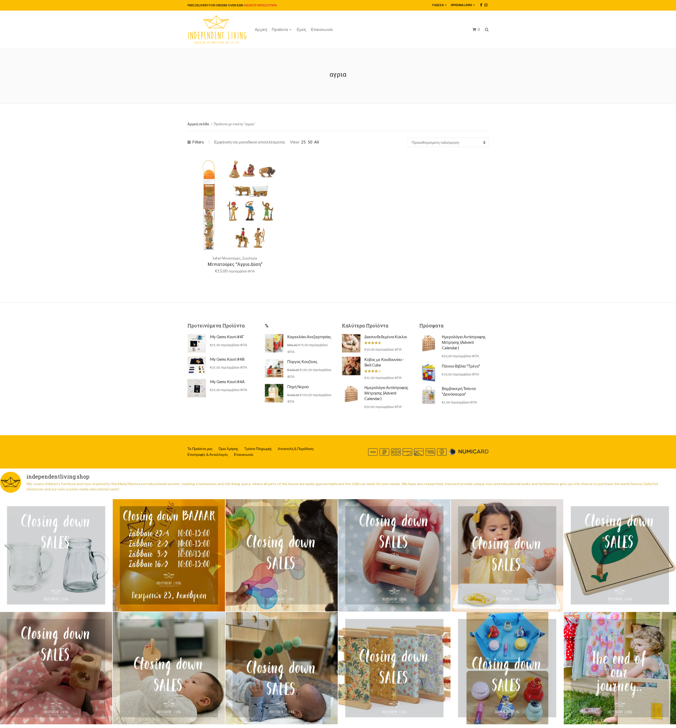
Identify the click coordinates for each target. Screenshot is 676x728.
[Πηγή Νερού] (274, 393)
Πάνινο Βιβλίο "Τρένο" (461, 366)
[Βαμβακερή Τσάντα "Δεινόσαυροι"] (428, 395)
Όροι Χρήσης (228, 449)
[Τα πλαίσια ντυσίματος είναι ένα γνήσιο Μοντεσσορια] (394, 668)
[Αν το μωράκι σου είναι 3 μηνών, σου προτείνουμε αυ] (282, 668)
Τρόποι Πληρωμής (258, 449)
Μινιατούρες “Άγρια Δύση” (235, 264)
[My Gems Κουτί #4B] (196, 365)
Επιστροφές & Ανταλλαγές (207, 454)
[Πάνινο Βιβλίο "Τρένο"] (428, 372)
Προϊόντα (280, 29)
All (316, 142)
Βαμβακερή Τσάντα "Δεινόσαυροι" (459, 391)
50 (310, 142)
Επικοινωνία (322, 29)
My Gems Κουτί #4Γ (227, 336)
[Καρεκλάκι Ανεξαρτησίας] (274, 343)
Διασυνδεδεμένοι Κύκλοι (385, 336)
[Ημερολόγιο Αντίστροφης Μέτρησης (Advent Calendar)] (351, 394)
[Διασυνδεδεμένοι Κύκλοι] (351, 343)
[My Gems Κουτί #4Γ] (196, 343)
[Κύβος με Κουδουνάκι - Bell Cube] (351, 366)
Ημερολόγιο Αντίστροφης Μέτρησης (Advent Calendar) (386, 393)
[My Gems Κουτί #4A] (196, 388)
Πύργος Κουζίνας (302, 361)
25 (303, 142)
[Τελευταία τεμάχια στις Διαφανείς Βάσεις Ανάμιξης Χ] (282, 555)
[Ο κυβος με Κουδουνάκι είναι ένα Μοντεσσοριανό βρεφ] (56, 668)
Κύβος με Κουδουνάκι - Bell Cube (384, 362)
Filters (198, 142)
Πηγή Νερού (298, 386)
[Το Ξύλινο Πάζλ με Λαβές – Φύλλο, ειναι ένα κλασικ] (620, 555)
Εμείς (301, 29)
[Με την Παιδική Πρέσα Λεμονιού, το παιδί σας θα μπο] (507, 555)
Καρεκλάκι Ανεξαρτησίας (309, 336)
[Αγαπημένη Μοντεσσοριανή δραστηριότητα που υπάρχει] (507, 668)
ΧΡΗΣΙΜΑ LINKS (461, 5)
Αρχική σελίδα (198, 124)
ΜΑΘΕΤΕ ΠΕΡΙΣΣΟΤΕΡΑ (260, 5)
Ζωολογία (249, 258)
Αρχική (261, 29)
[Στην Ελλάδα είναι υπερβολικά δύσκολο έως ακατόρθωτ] (56, 555)
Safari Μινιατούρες (227, 258)
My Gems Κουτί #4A (227, 381)
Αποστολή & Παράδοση (295, 449)
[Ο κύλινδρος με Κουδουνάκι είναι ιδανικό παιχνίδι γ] (394, 555)
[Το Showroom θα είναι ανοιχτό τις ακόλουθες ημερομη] (169, 555)
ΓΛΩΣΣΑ (438, 5)
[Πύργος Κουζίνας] (274, 368)
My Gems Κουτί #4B (227, 359)
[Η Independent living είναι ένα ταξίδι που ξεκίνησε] (620, 668)
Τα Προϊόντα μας (200, 449)
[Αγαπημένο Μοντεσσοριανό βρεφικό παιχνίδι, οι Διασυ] (169, 668)
